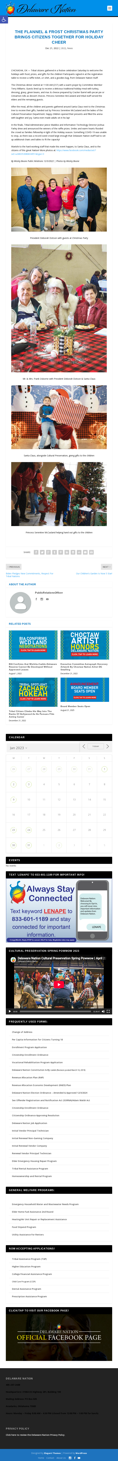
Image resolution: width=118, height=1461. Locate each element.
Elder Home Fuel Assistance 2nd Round (32, 1211)
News (70, 48)
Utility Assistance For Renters (28, 1234)
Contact (50, 1457)
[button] (4, 19)
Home (41, 1457)
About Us (61, 1457)
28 (44, 769)
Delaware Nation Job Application (29, 1123)
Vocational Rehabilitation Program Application (37, 1062)
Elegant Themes (52, 1453)
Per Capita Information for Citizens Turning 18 (37, 1039)
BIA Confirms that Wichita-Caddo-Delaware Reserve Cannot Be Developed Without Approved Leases (33, 667)
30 (74, 769)
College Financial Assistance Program (32, 1274)
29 (59, 769)
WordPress (81, 1453)
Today (95, 746)
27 (28, 769)
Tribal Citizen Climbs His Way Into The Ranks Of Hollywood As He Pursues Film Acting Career (31, 714)
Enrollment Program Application (29, 1047)
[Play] (9, 1011)
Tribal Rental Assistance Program (30, 1168)
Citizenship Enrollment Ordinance (30, 1054)
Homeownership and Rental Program (32, 1176)
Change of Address (22, 1032)
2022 (63, 48)
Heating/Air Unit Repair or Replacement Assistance (39, 1219)
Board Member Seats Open (75, 706)
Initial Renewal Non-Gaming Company (32, 1138)
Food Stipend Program (24, 1227)
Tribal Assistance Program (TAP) (29, 1258)
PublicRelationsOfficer (49, 592)
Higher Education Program (26, 1266)
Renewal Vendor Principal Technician (31, 1153)
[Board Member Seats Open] (85, 690)
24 (28, 830)
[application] (59, 984)
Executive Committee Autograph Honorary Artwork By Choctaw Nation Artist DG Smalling (84, 667)
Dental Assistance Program (26, 1288)
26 (13, 769)
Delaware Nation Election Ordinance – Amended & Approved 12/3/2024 (49, 1092)
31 (89, 769)
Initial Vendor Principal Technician (30, 1130)
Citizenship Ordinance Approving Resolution (35, 1115)
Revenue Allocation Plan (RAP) (28, 1077)
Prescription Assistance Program (29, 1296)
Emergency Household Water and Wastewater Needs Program (45, 1204)
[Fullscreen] (108, 1011)
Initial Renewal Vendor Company (29, 1145)
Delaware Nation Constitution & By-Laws (34, 1069)
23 (13, 830)
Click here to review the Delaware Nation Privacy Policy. (35, 1434)
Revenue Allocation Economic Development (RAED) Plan (41, 1085)
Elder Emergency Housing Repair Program (34, 1161)
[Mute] (103, 1011)
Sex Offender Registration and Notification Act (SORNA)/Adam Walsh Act (51, 1100)
